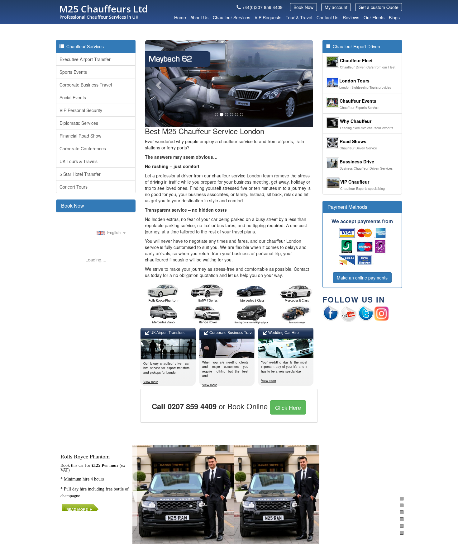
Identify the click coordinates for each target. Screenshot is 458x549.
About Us (199, 17)
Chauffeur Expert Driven (355, 46)
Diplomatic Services (79, 123)
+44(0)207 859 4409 (262, 7)
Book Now (303, 7)
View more (150, 382)
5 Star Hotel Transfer (80, 174)
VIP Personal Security (81, 110)
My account (336, 7)
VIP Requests (268, 17)
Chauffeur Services (231, 17)
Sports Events (73, 72)
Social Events (73, 97)
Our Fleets (374, 17)
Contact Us (327, 17)
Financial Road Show (80, 136)
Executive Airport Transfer (85, 59)
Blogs (394, 17)
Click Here (288, 407)
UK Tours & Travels (79, 161)
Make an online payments (362, 277)
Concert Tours (74, 187)
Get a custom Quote (378, 7)
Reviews (351, 17)
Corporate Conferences (83, 148)
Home (180, 17)
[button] (157, 83)
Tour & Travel (299, 17)
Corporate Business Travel (86, 85)
